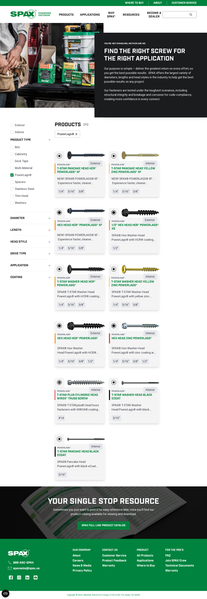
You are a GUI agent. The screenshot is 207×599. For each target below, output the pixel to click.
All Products (145, 556)
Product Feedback (114, 561)
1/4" (61, 191)
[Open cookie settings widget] (5, 593)
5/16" (71, 191)
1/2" (115, 248)
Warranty (108, 566)
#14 (61, 418)
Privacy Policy (82, 571)
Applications (145, 561)
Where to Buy (146, 566)
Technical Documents (179, 566)
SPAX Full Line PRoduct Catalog (103, 525)
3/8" (81, 191)
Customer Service (114, 556)
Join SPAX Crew (175, 561)
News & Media (82, 566)
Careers (78, 561)
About (77, 556)
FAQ (168, 556)
